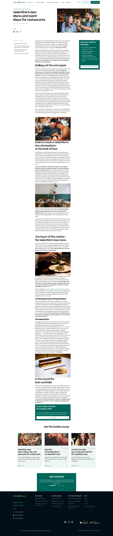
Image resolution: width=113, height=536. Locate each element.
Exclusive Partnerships (74, 501)
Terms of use (23, 530)
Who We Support (40, 2)
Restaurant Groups (57, 506)
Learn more (52, 417)
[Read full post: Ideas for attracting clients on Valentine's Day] (56, 439)
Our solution (30, 2)
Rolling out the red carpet (20, 43)
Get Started (85, 2)
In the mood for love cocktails (21, 53)
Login (78, 2)
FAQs (86, 501)
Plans (62, 2)
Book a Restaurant (89, 506)
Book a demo (95, 2)
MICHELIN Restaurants (58, 503)
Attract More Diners (40, 498)
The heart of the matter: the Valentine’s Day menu (21, 50)
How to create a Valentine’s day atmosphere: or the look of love (21, 46)
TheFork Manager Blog (18, 9)
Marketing (27, 9)
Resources (68, 2)
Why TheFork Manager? (52, 2)
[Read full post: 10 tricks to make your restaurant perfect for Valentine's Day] (83, 439)
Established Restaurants (58, 501)
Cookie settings (47, 530)
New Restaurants (56, 498)
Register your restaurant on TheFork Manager (89, 66)
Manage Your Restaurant (41, 501)
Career (86, 503)
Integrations (71, 503)
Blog (86, 498)
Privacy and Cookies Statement (35, 530)
